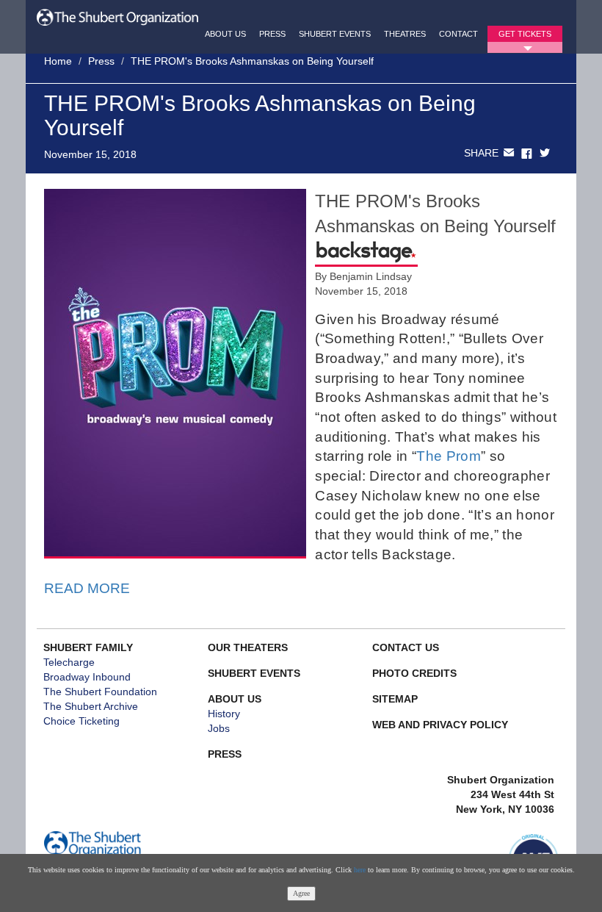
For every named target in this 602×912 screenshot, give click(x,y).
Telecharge (69, 662)
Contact (458, 33)
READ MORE (87, 588)
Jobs (219, 728)
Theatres (405, 33)
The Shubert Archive (90, 706)
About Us (225, 33)
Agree (301, 893)
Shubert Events (335, 33)
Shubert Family (88, 647)
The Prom (448, 456)
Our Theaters (248, 647)
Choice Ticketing (81, 721)
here (360, 870)
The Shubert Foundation (100, 691)
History (224, 713)
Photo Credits (414, 673)
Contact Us (405, 647)
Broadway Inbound (87, 677)
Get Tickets (524, 33)
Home (58, 61)
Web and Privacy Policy (440, 724)
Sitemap (395, 699)
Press (272, 33)
